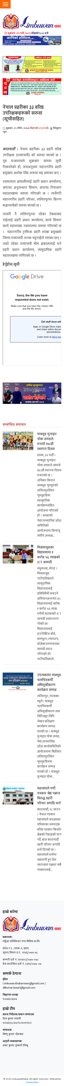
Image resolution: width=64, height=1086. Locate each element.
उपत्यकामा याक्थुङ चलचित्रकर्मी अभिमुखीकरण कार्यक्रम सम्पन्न (49, 682)
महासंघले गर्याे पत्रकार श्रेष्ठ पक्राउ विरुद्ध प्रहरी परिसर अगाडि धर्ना (49, 795)
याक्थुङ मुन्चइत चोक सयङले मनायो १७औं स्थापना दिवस (47, 441)
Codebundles (32, 1082)
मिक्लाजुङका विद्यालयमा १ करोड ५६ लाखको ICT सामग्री (48, 554)
